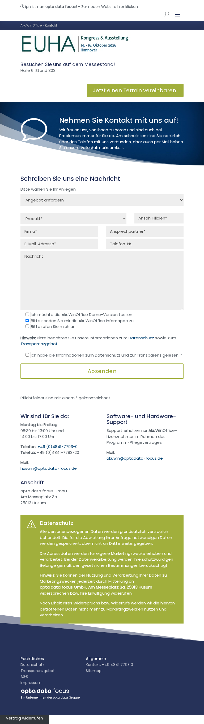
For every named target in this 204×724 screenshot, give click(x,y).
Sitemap (93, 670)
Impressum (30, 682)
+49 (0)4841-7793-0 (57, 446)
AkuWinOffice (31, 25)
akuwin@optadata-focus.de (135, 458)
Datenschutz (141, 338)
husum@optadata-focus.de (48, 468)
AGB (24, 676)
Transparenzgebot (39, 343)
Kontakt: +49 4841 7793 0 (109, 664)
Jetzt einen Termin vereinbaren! (135, 90)
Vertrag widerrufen (24, 718)
